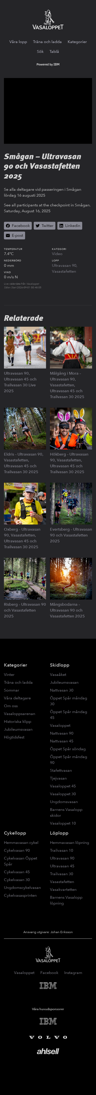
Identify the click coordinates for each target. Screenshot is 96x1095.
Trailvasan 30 (61, 874)
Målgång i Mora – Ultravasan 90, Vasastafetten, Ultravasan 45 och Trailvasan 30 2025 (67, 385)
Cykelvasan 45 (17, 872)
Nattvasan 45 (61, 741)
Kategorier (77, 41)
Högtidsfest (14, 737)
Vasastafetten (64, 271)
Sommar (11, 690)
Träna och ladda (47, 41)
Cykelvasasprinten (20, 895)
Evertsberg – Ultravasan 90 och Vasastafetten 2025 (71, 535)
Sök (40, 51)
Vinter (9, 674)
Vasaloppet (60, 725)
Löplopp (59, 833)
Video (57, 253)
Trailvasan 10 (61, 850)
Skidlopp (59, 665)
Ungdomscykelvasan (22, 887)
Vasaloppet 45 (63, 786)
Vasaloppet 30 (63, 794)
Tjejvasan (58, 778)
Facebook (49, 972)
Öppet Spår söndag (68, 749)
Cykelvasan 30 (17, 879)
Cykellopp (15, 833)
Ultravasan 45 (62, 866)
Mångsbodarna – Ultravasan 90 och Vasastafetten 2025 (67, 610)
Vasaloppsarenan (19, 713)
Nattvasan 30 (61, 690)
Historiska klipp (17, 721)
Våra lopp (18, 41)
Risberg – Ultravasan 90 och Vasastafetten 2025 (25, 610)
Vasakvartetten (63, 889)
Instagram (73, 972)
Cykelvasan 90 (17, 850)
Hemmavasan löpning (69, 842)
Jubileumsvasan (18, 729)
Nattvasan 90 (61, 733)
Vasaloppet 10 (63, 823)
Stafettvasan (61, 770)
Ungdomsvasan (64, 801)
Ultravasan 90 (64, 265)
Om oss (11, 706)
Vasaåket (58, 674)
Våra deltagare (17, 698)
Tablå (54, 51)
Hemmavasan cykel (21, 842)
